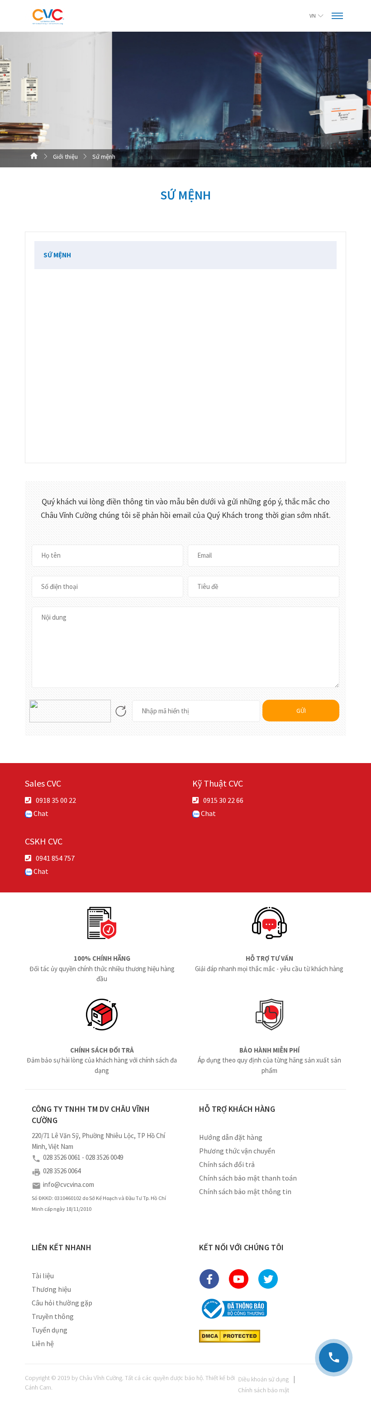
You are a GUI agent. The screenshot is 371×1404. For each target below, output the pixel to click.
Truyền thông (53, 1316)
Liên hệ (43, 1343)
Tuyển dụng (49, 1329)
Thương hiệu (51, 1289)
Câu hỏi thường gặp (62, 1302)
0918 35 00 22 (56, 800)
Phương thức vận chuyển (237, 1150)
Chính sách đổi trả (227, 1164)
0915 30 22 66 (223, 800)
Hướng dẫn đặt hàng (230, 1137)
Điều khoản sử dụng (263, 1379)
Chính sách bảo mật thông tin (245, 1191)
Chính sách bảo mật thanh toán (248, 1177)
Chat (40, 813)
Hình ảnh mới (120, 711)
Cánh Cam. (38, 1387)
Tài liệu (43, 1275)
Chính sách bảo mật (263, 1390)
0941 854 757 (55, 858)
